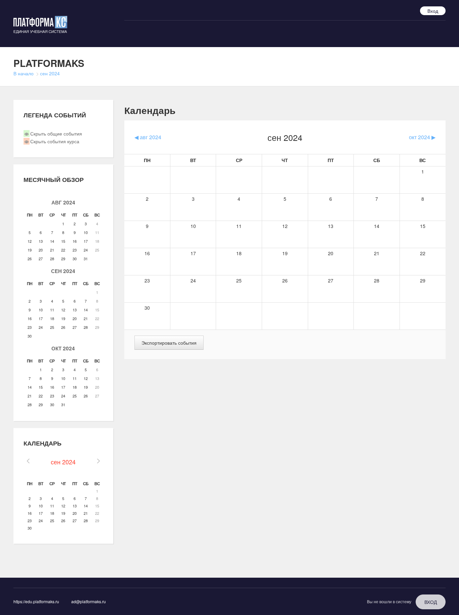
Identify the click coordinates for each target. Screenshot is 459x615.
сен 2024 (50, 73)
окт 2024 (63, 348)
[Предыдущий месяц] (28, 461)
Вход (432, 10)
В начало (23, 73)
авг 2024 (63, 202)
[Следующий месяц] (98, 461)
